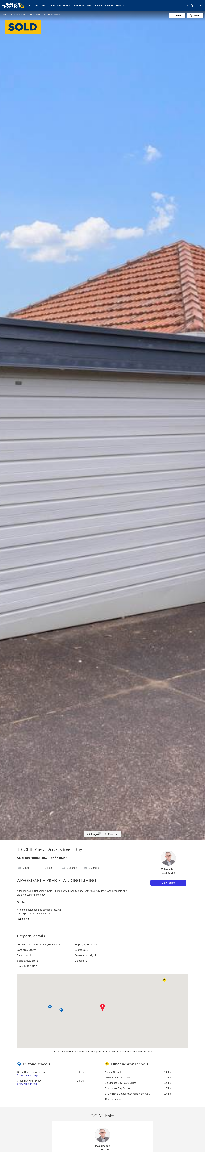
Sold (4, 14)
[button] (102, 1007)
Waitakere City (18, 14)
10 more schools (113, 1099)
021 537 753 (168, 873)
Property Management (59, 5)
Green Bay (35, 14)
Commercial (78, 5)
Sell (36, 5)
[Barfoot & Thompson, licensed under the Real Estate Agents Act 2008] (13, 4)
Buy (30, 5)
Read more (23, 919)
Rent (43, 5)
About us (120, 5)
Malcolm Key (168, 869)
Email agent (168, 882)
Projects (109, 5)
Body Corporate (94, 5)
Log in (199, 5)
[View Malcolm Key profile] (168, 858)
